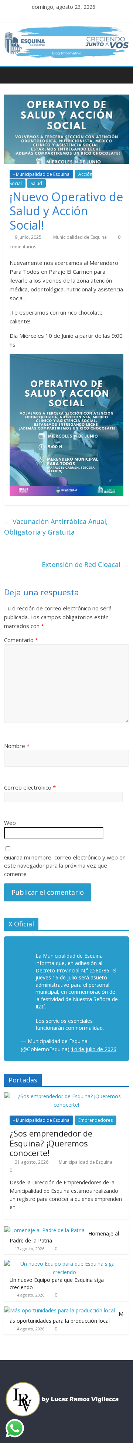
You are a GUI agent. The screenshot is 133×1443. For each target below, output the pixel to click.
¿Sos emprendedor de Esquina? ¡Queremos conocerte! (51, 1143)
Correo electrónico (30, 787)
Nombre (17, 745)
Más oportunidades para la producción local (66, 1317)
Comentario (21, 640)
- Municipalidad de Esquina (41, 174)
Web (10, 822)
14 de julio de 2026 (93, 1049)
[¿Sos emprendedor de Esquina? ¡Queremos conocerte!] (66, 1096)
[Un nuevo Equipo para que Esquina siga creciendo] (64, 1263)
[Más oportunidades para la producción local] (59, 1310)
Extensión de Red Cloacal (85, 564)
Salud (36, 183)
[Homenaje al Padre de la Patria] (44, 1230)
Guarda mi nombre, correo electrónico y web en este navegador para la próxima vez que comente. (65, 865)
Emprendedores (95, 1120)
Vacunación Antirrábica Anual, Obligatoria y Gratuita (56, 526)
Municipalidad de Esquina (80, 237)
